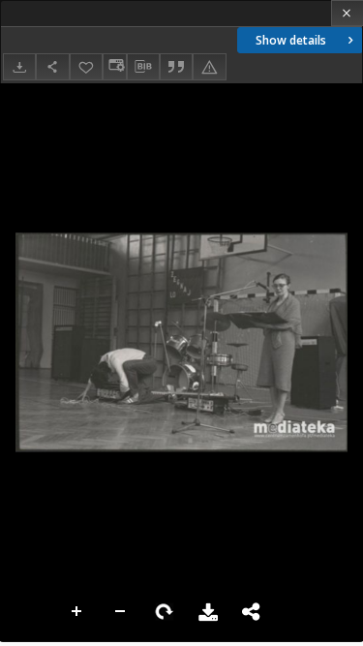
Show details (291, 40)
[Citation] (176, 66)
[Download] (19, 66)
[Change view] (114, 66)
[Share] (52, 66)
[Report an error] (209, 66)
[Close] (347, 13)
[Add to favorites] (86, 66)
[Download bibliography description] (143, 66)
